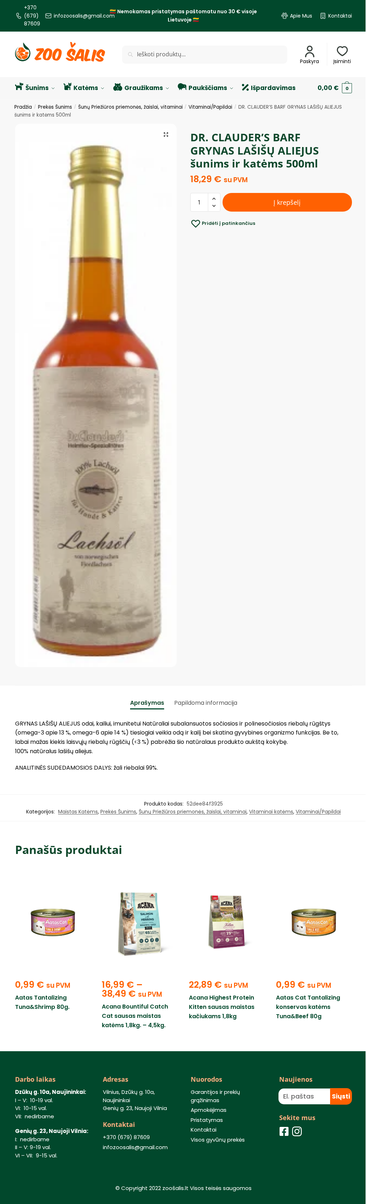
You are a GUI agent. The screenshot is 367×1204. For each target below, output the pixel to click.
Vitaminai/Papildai (210, 107)
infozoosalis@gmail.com (84, 15)
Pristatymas (207, 1120)
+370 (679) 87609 (32, 15)
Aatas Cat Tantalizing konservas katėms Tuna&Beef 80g (308, 1006)
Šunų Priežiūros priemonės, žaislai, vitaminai (130, 107)
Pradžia (23, 107)
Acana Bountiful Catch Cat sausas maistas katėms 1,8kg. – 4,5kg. (135, 1015)
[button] (166, 134)
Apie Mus (301, 15)
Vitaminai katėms (271, 811)
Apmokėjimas (209, 1110)
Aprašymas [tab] (147, 703)
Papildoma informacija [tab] (205, 703)
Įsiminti (342, 61)
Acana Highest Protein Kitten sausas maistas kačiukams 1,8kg (221, 1006)
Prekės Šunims (55, 107)
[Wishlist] (80, 879)
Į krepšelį (287, 202)
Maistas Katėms (78, 811)
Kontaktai (340, 15)
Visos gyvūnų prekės (218, 1139)
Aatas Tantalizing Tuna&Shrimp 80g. (42, 1002)
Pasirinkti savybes (140, 1041)
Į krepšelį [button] (53, 1041)
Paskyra (309, 61)
